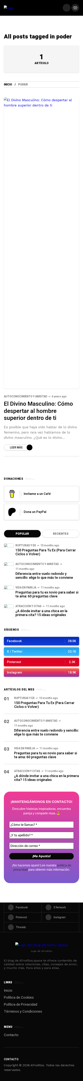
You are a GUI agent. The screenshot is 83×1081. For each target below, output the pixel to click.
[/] (66, 8)
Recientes (61, 534)
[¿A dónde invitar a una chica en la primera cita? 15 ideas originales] (9, 609)
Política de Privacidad (20, 1004)
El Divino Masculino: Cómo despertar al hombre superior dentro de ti (38, 411)
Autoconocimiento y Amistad (25, 396)
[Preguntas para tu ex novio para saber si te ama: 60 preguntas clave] (9, 590)
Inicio (8, 85)
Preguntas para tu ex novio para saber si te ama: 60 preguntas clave (46, 594)
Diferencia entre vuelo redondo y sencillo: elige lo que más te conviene (44, 575)
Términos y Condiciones (23, 1011)
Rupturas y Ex (25, 545)
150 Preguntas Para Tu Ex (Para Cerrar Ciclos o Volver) (45, 552)
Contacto (11, 1035)
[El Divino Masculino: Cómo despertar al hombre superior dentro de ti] (41, 243)
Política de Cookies (19, 997)
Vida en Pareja (25, 588)
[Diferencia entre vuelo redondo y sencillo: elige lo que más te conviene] (9, 567)
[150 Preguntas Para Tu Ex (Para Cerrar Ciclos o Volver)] (9, 548)
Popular (22, 534)
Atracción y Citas (28, 606)
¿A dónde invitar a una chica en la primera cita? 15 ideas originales (41, 613)
